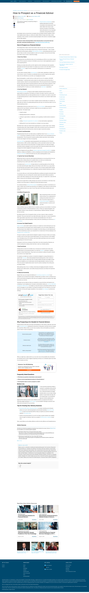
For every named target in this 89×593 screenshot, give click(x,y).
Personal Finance (63, 120)
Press (24, 574)
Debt (61, 103)
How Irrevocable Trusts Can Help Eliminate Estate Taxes (51, 552)
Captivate (24, 569)
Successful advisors (23, 326)
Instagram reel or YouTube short (23, 232)
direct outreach (33, 401)
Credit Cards (62, 96)
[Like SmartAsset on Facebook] (45, 565)
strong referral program (31, 184)
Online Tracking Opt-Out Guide (71, 571)
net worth (23, 68)
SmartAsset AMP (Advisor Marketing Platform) (29, 408)
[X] (14, 23)
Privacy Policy (68, 566)
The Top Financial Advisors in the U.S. (67, 62)
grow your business (41, 106)
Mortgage (62, 118)
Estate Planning (63, 105)
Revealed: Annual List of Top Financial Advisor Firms (22, 552)
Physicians (25, 257)
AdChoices (67, 568)
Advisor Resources (20, 10)
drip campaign (45, 289)
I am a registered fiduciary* (44, 309)
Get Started (29, 370)
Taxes (61, 132)
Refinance (62, 124)
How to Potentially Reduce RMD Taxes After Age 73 (37, 552)
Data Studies (62, 101)
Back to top (19, 440)
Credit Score (62, 99)
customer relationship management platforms (42, 150)
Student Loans (62, 130)
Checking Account (63, 94)
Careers (3, 566)
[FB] (14, 25)
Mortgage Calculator (64, 67)
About (24, 566)
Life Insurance (62, 116)
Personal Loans (63, 122)
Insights (61, 109)
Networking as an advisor (22, 91)
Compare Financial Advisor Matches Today (68, 56)
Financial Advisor (63, 107)
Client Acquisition (22, 1)
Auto (61, 90)
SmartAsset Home (69, 1)
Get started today (27, 413)
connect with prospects (44, 201)
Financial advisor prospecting (45, 21)
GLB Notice (67, 569)
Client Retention (37, 1)
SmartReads (15, 10)
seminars (42, 250)
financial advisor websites (46, 417)
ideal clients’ (43, 86)
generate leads (28, 164)
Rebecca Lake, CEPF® (23, 445)
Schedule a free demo (21, 153)
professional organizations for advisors (30, 120)
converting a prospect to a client (42, 274)
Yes (20, 465)
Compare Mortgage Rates (65, 69)
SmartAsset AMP (20, 141)
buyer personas (34, 72)
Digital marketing (20, 225)
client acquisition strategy (37, 51)
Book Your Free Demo (45, 311)
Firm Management (46, 1)
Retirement (62, 126)
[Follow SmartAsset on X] (45, 567)
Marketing (30, 1)
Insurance (62, 111)
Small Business (63, 128)
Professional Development (56, 1)
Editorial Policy (53, 428)
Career (61, 92)
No (20, 466)
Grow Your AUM (76, 1)
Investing (61, 113)
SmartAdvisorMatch (26, 576)
